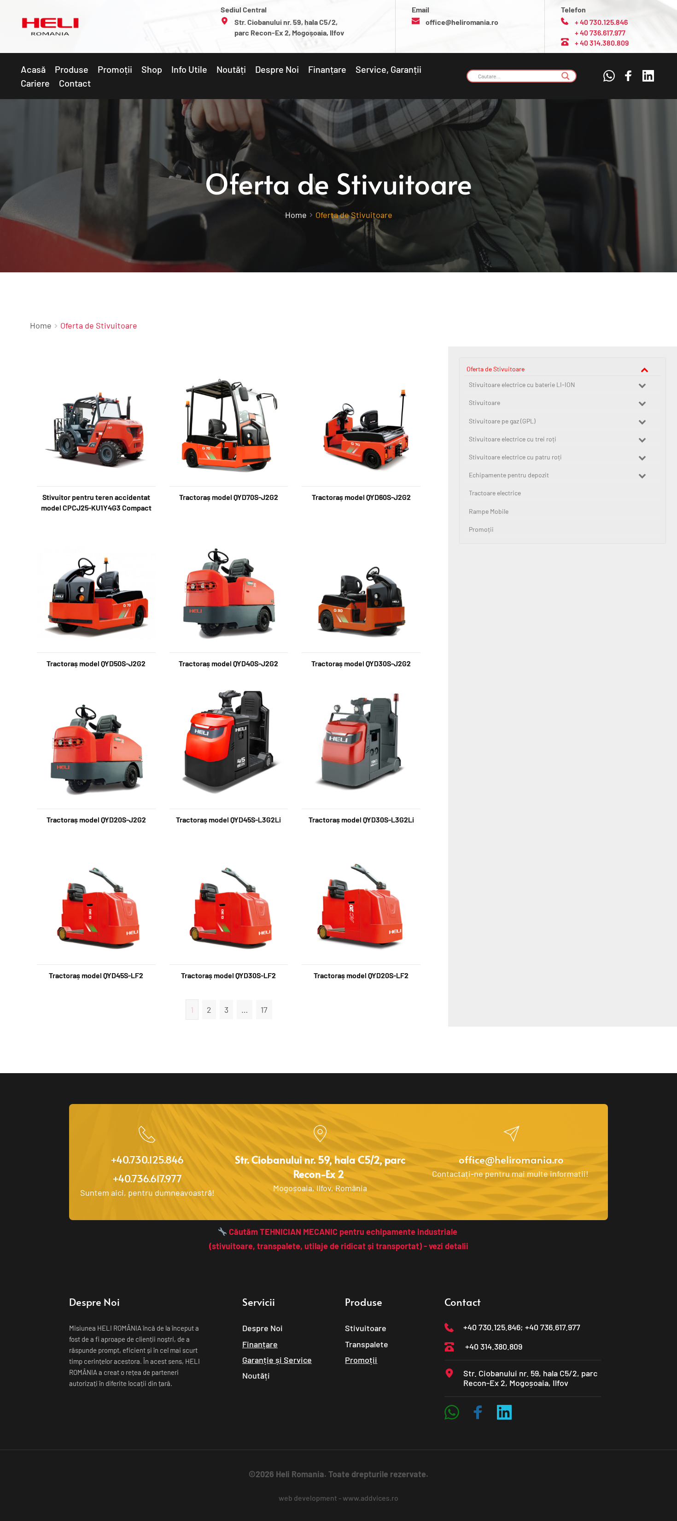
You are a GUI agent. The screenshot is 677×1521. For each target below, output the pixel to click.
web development (308, 1497)
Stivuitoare (365, 1328)
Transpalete (366, 1344)
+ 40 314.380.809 (602, 42)
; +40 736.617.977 (550, 1327)
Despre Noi (262, 1328)
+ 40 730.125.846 (601, 22)
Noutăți (256, 1375)
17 (264, 1009)
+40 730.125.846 (491, 1327)
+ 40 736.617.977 (600, 32)
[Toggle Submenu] (645, 369)
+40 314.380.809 (493, 1346)
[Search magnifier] (565, 76)
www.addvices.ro (370, 1497)
